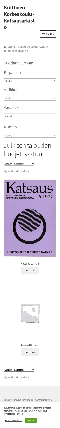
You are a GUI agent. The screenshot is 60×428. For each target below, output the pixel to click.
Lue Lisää (30, 270)
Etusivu (11, 46)
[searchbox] (21, 116)
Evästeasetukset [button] (13, 420)
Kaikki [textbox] (8, 81)
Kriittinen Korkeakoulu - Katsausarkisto (19, 17)
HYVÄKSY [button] (31, 420)
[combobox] (30, 80)
